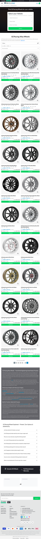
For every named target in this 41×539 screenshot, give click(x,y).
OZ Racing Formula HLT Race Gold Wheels (8, 287)
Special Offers (3, 513)
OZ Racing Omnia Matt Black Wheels (8, 225)
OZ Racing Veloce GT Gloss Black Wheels (28, 165)
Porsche (24, 398)
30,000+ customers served (35, 0)
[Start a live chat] (22, 517)
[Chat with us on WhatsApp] (24, 517)
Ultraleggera (4, 390)
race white (22, 403)
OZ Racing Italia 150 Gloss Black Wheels (8, 195)
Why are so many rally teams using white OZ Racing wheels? (20, 436)
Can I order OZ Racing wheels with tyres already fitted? (20, 440)
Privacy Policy (22, 538)
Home (2, 5)
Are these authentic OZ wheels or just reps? (20, 430)
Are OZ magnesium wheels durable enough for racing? (20, 450)
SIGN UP (36, 498)
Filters (3, 43)
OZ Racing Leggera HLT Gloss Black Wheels (28, 348)
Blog (10, 509)
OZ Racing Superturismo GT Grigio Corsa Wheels (10, 104)
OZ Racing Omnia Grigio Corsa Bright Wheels (29, 135)
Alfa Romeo (14, 399)
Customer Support (13, 511)
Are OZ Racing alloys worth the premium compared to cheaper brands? (20, 443)
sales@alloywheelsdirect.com (27, 509)
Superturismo (21, 392)
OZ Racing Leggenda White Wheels (7, 257)
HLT (12, 380)
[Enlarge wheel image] (17, 69)
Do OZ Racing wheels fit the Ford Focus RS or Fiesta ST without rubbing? (20, 453)
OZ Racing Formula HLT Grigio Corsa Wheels (29, 287)
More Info (11, 111)
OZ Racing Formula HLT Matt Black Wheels (9, 317)
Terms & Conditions (16, 538)
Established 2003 (21, 0)
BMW (20, 398)
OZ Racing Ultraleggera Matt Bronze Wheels (9, 135)
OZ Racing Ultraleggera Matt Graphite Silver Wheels (30, 195)
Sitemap (27, 538)
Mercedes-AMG (29, 398)
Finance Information (13, 514)
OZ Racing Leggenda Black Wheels (27, 257)
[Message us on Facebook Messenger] (27, 517)
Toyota (17, 399)
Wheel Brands (6, 5)
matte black (26, 403)
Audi (22, 398)
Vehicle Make (3, 508)
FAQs (11, 516)
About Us (11, 508)
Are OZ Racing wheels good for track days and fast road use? (20, 446)
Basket (38, 3)
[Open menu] (2, 3)
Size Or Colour (3, 511)
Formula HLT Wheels (10, 393)
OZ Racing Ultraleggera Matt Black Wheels (9, 165)
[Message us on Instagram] (29, 517)
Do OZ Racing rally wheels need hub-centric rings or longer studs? (20, 433)
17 (25, 362)
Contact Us (12, 517)
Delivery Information (13, 513)
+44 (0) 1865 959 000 (25, 508)
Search (20, 28)
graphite (31, 403)
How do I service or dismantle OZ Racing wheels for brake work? (20, 457)
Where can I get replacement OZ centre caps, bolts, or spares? (20, 460)
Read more (23, 40)
